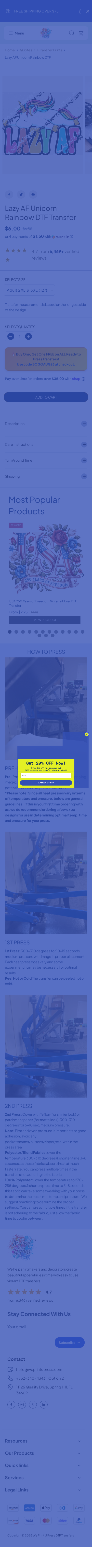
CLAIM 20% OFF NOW (46, 783)
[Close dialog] (86, 734)
